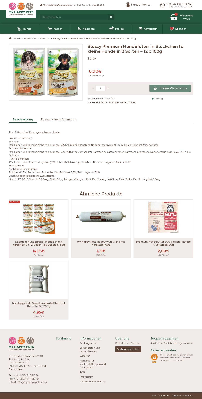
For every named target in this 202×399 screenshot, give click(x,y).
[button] (138, 4)
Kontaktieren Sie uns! (127, 343)
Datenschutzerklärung (93, 381)
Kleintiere (89, 28)
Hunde (27, 28)
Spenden (181, 28)
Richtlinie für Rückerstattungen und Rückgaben (93, 364)
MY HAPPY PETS (11, 38)
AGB (82, 372)
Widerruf (85, 356)
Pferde (119, 28)
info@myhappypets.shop (32, 382)
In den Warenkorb (173, 88)
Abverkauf (150, 28)
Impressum (86, 376)
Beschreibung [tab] (22, 119)
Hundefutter (30, 38)
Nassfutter (45, 38)
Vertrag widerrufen (128, 349)
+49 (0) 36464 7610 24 (26, 375)
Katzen (57, 28)
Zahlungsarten (88, 343)
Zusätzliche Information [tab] (58, 119)
